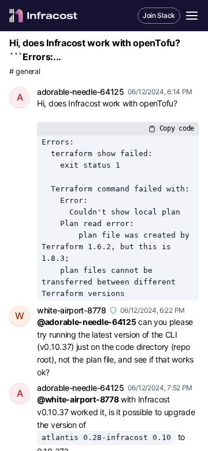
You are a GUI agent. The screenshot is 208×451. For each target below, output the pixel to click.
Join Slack (159, 15)
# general (24, 71)
